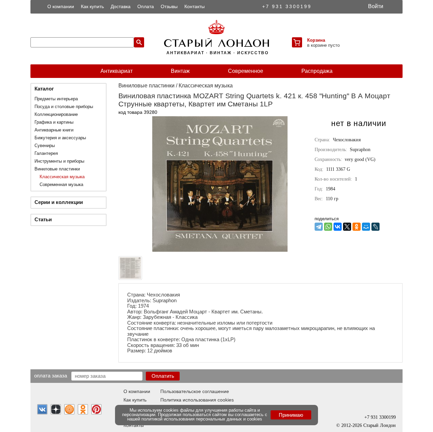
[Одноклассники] (356, 227)
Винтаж (180, 71)
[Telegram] (319, 227)
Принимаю (291, 415)
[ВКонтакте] (338, 227)
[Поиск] (139, 42)
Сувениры (45, 145)
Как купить (92, 6)
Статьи (43, 219)
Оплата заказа (50, 375)
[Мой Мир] (366, 227)
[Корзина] (297, 42)
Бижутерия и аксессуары (60, 137)
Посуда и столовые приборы (64, 106)
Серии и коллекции (59, 202)
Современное (245, 71)
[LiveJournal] (375, 227)
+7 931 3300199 (287, 6)
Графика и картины (54, 122)
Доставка (121, 6)
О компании (60, 6)
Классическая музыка (62, 176)
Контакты (194, 6)
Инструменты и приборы (59, 161)
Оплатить (163, 376)
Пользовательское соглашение (194, 391)
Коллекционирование (56, 114)
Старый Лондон (379, 425)
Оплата (145, 6)
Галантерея (46, 153)
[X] (347, 227)
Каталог (44, 88)
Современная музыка (61, 184)
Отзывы (169, 6)
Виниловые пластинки (57, 168)
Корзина (316, 40)
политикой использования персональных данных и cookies (201, 418)
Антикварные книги (54, 129)
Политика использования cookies (197, 400)
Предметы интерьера (56, 98)
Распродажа (317, 71)
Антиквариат (116, 71)
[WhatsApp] (328, 227)
